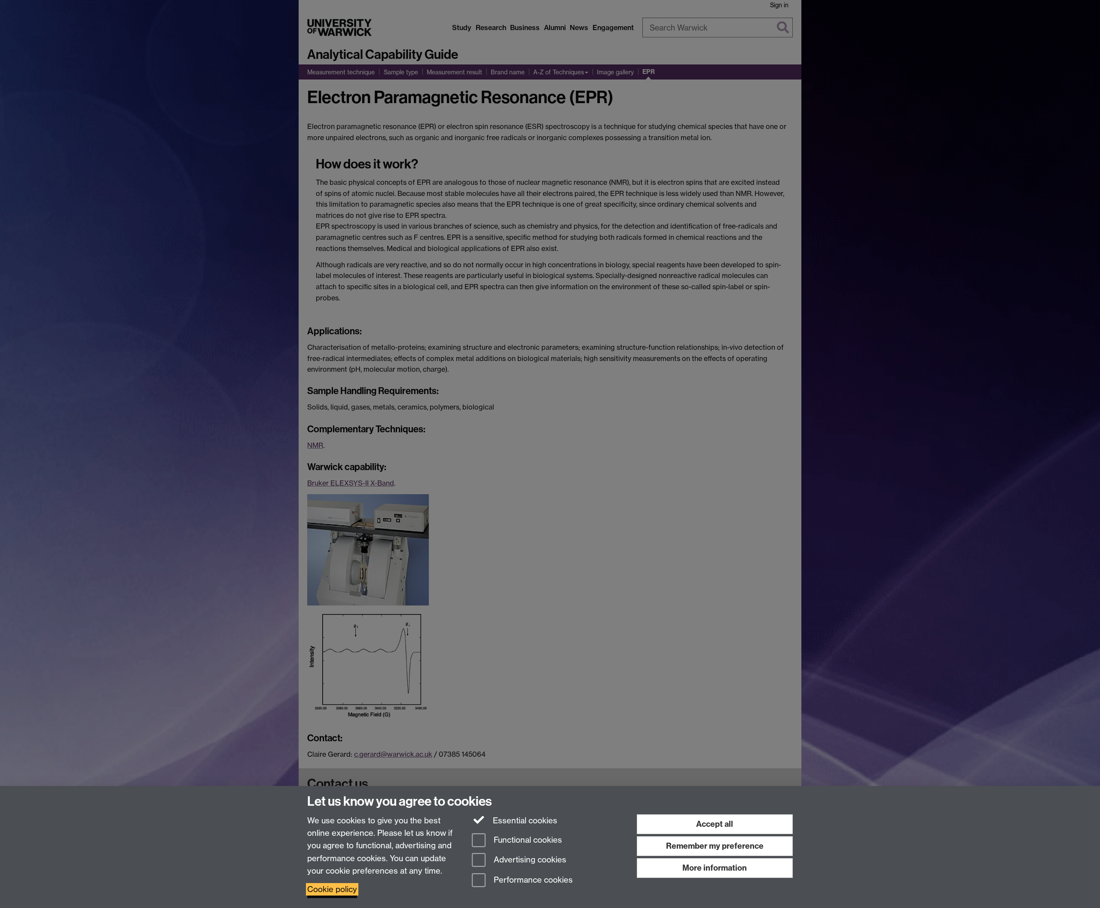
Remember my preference (715, 846)
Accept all (714, 824)
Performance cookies (532, 880)
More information (714, 868)
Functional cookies (527, 840)
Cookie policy (332, 889)
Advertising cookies (529, 860)
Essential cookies (524, 820)
